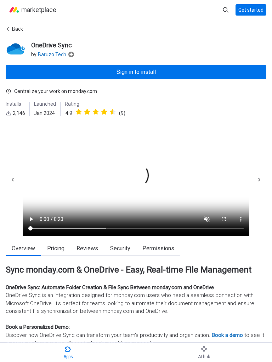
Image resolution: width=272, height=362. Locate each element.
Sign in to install (136, 72)
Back (17, 29)
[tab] (23, 249)
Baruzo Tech (52, 54)
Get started (251, 10)
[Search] (226, 10)
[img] (78, 111)
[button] (91, 113)
